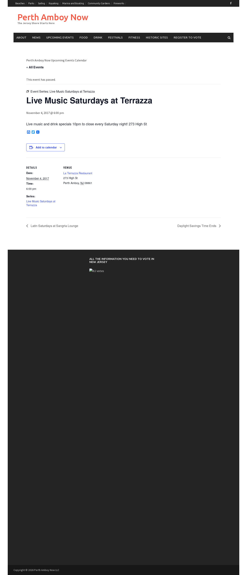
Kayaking (53, 3)
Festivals (115, 37)
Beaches (20, 3)
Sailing (41, 3)
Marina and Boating (73, 3)
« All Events (35, 67)
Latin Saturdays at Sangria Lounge (54, 225)
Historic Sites (157, 37)
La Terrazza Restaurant (77, 173)
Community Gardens (99, 3)
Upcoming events (60, 37)
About (21, 37)
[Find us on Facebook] (230, 3)
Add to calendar (46, 147)
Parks (31, 3)
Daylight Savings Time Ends (197, 225)
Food (84, 37)
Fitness (134, 37)
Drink (98, 37)
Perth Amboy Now (52, 17)
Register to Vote (187, 37)
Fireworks (119, 3)
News (36, 37)
